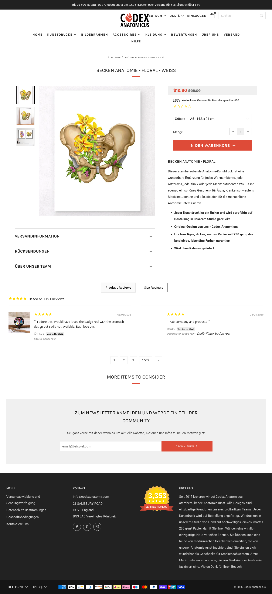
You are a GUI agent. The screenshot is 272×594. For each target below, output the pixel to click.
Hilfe (136, 41)
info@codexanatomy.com (91, 497)
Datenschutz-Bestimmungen (26, 510)
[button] (25, 95)
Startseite (114, 57)
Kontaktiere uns (17, 524)
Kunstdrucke (59, 34)
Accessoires (125, 34)
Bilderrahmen (94, 34)
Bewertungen (184, 34)
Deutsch (154, 16)
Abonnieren (185, 446)
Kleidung (153, 34)
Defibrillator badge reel (180, 333)
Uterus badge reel (44, 338)
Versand (232, 34)
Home (37, 34)
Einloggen (197, 16)
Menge (178, 132)
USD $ (175, 16)
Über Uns (210, 34)
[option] (97, 151)
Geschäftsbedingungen (22, 517)
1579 (146, 360)
